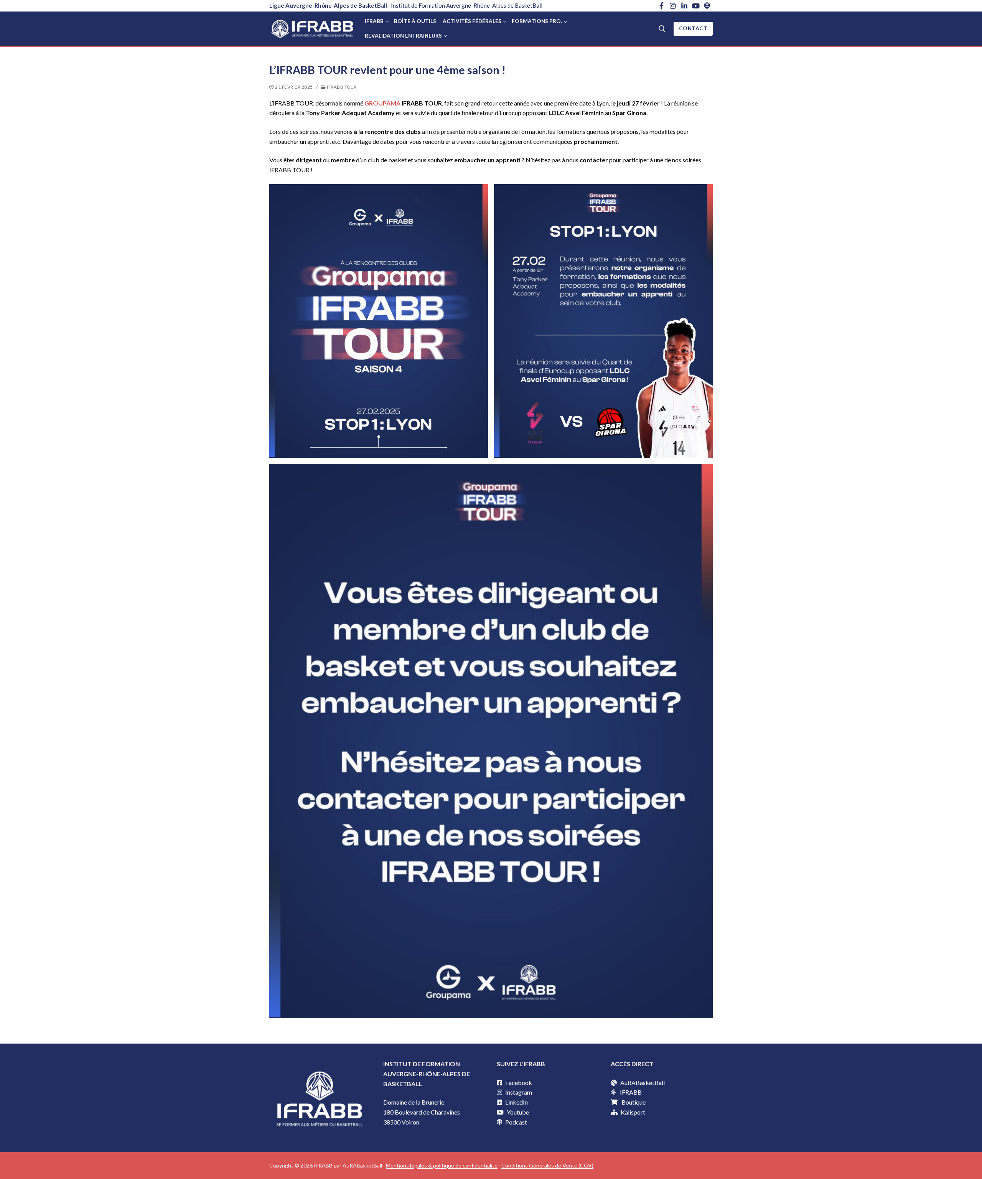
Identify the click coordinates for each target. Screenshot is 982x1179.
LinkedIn (516, 1102)
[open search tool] (662, 28)
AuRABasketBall (642, 1082)
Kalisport (633, 1112)
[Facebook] (661, 6)
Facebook (518, 1082)
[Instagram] (673, 6)
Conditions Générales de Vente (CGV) (547, 1165)
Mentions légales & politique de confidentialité (442, 1165)
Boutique (633, 1102)
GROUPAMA (382, 103)
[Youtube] (696, 6)
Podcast (515, 1122)
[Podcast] (707, 6)
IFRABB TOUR (341, 86)
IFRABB (631, 1092)
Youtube (517, 1112)
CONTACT (693, 28)
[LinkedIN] (684, 6)
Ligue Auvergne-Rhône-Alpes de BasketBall (328, 5)
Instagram (518, 1092)
